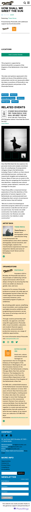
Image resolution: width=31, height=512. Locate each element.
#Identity (14, 94)
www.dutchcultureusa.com (19, 417)
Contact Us (5, 463)
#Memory (20, 98)
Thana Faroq (19, 227)
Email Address (5, 481)
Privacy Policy (5, 465)
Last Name (4, 491)
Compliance (5, 467)
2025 (12, 15)
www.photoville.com (12, 338)
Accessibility (5, 469)
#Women (15, 101)
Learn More (5, 123)
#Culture (5, 94)
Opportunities (6, 461)
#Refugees (5, 101)
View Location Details (15, 54)
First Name (4, 486)
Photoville (18, 270)
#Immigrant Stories (8, 98)
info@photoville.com (19, 444)
